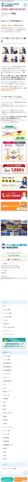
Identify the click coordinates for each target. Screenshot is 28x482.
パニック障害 (6, 359)
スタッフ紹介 (6, 309)
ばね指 (5, 423)
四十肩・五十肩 (7, 412)
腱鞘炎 (5, 416)
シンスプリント (7, 373)
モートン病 (6, 395)
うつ (4, 384)
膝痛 (4, 409)
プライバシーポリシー (9, 334)
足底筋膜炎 (6, 437)
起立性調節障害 (7, 370)
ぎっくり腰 (6, 434)
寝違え (5, 448)
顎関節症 (5, 420)
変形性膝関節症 (7, 366)
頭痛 (4, 451)
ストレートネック (7, 427)
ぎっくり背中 (6, 430)
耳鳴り (5, 459)
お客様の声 (6, 323)
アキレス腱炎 (6, 356)
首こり (5, 388)
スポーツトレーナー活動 (9, 468)
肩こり (5, 402)
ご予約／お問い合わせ (9, 327)
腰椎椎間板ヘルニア (8, 444)
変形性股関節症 (7, 363)
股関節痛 (5, 398)
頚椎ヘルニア (6, 391)
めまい (5, 455)
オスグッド (6, 377)
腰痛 (4, 405)
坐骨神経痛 (6, 441)
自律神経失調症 (7, 381)
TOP (4, 306)
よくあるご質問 (7, 316)
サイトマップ (6, 330)
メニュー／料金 (7, 313)
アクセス (5, 320)
